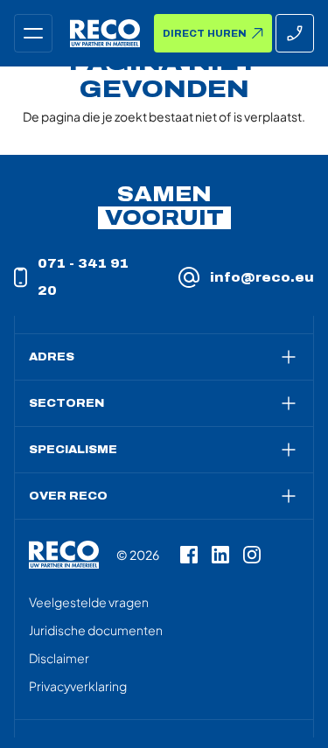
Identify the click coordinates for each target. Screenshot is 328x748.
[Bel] (295, 33)
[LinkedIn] (220, 554)
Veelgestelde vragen (89, 602)
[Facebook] (189, 554)
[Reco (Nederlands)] (105, 33)
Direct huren (205, 33)
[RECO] (64, 555)
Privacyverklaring (78, 686)
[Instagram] (252, 554)
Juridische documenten (96, 630)
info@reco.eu (262, 277)
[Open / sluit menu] (33, 33)
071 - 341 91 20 (83, 277)
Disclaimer (59, 658)
